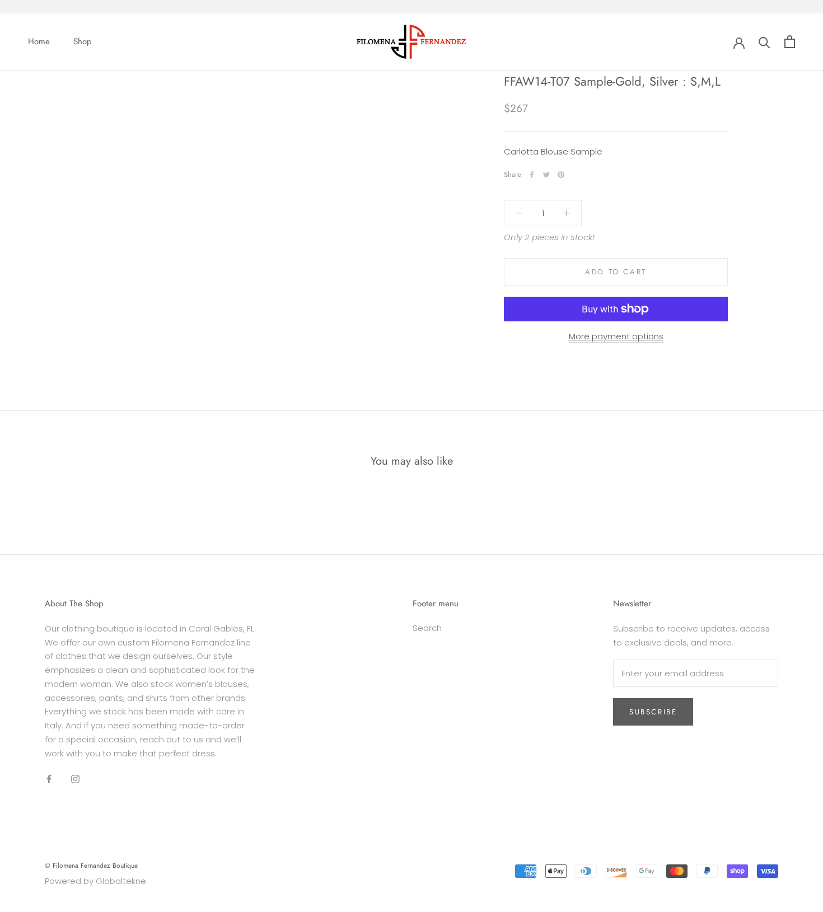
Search (427, 628)
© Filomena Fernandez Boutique (91, 865)
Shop (82, 41)
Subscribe (653, 712)
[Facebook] (532, 174)
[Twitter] (546, 174)
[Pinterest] (561, 174)
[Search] (764, 42)
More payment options (616, 336)
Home (39, 41)
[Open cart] (789, 41)
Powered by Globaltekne (95, 881)
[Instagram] (75, 778)
